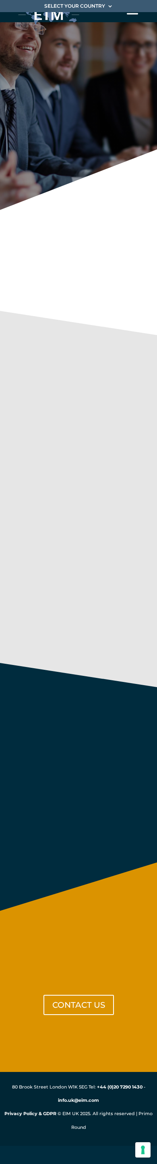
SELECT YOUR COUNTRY (74, 6)
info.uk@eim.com (78, 1100)
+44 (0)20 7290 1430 (120, 1087)
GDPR (49, 1114)
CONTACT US (78, 1005)
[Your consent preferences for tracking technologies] (143, 1150)
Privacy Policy (20, 1114)
